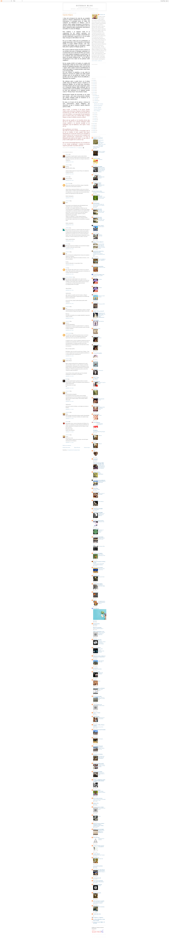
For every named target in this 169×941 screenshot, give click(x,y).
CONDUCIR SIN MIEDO (97, 583)
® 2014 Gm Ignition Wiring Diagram (99, 431)
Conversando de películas (98, 866)
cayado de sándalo (96, 158)
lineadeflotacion (96, 857)
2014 (94, 90)
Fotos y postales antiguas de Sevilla (98, 242)
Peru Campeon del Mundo (98, 880)
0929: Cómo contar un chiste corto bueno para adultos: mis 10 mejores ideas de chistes (98, 205)
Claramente (95, 815)
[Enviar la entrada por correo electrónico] (83, 147)
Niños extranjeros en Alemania (99, 688)
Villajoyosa (100, 435)
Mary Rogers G (96, 608)
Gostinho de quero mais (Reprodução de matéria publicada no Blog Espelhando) (101, 466)
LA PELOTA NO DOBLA (98, 553)
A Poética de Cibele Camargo (98, 845)
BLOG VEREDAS (96, 195)
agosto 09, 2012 (70, 303)
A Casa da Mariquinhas (97, 353)
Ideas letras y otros (96, 328)
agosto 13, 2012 (70, 409)
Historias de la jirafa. (97, 892)
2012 (94, 94)
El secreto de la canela (101, 267)
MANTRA (100, 279)
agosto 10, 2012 (70, 355)
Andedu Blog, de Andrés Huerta (99, 869)
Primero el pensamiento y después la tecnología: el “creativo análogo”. (101, 642)
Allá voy (94, 713)
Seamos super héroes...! (100, 690)
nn (93, 915)
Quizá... (99, 681)
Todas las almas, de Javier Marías (101, 494)
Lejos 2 (94, 434)
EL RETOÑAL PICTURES (98, 537)
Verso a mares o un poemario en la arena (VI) (101, 698)
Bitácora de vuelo (96, 671)
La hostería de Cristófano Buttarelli (98, 755)
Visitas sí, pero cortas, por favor (98, 726)
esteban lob (68, 164)
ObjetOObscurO (96, 575)
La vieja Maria (96, 528)
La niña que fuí (100, 370)
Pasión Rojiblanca (96, 422)
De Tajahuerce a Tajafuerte (98, 917)
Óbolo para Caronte (101, 576)
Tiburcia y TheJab (96, 712)
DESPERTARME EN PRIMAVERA (101, 482)
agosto (95, 102)
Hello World (95, 804)
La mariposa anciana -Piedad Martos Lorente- (101, 408)
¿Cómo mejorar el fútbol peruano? (98, 881)
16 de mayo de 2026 (101, 303)
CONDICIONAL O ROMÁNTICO (99, 656)
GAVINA (94, 600)
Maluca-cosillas (96, 377)
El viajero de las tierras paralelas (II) (98, 192)
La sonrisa (100, 415)
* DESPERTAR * (96, 716)
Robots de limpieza (96, 826)
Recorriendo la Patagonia (98, 746)
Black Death (95, 866)
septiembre (96, 100)
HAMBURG (95, 430)
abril (95, 116)
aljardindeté (95, 459)
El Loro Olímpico (97, 110)
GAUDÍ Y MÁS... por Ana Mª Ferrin (98, 311)
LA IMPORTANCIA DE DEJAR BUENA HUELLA (101, 602)
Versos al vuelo (96, 174)
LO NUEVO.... (95, 460)
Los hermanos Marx (101, 546)
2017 (94, 85)
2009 (94, 127)
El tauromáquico (96, 203)
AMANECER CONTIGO (100, 673)
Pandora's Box (96, 803)
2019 (94, 82)
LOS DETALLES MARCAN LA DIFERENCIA (101, 831)
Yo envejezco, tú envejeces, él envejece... (100, 531)
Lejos (94, 545)
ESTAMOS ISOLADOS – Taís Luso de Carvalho (101, 211)
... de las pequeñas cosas (97, 704)
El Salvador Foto (96, 837)
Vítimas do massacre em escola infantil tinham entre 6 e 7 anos (99, 800)
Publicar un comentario (67, 445)
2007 (94, 130)
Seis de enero (95, 294)
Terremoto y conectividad (100, 235)
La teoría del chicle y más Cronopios (99, 854)
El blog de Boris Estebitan (98, 567)
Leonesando (95, 278)
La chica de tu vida (101, 521)
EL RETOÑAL (96, 258)
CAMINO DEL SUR (97, 914)
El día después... (100, 738)
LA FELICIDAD (96, 509)
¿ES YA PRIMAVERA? (100, 474)
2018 (94, 83)
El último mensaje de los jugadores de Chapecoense (101, 633)
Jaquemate (95, 659)
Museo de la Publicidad (97, 884)
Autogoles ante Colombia (98, 103)
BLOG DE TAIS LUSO (97, 209)
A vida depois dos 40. (97, 878)
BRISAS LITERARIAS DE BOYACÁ (101, 176)
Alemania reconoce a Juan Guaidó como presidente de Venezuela (98, 564)
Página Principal (77, 447)
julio (95, 112)
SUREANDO (95, 369)
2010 (94, 125)
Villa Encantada (96, 414)
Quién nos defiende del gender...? (98, 628)
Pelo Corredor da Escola (97, 798)
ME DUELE (95, 624)
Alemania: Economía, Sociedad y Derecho (99, 562)
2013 (94, 92)
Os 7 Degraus (95, 500)
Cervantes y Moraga (97, 107)
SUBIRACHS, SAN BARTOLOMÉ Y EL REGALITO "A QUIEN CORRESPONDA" (101, 315)
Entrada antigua (87, 447)
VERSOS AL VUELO (97, 183)
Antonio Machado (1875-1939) (101, 661)
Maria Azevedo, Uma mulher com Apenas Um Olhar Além (98, 463)
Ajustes (99, 816)
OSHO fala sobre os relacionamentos (101, 718)
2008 (94, 128)
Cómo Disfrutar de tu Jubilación (99, 480)
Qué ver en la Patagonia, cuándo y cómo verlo (101, 748)
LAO (66, 267)
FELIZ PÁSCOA (101, 321)
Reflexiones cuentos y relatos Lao (99, 656)
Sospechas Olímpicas (97, 109)
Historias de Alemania (97, 627)
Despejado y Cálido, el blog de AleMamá (98, 725)
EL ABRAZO (95, 378)
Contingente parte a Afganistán (101, 839)
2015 (94, 88)
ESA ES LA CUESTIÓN (97, 669)
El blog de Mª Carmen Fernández (99, 729)
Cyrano (67, 243)
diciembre (96, 95)
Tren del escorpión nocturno (98, 520)
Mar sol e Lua (95, 592)
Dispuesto (99, 337)
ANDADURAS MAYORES (98, 508)
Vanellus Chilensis (96, 853)
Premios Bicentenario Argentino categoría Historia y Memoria (98, 902)
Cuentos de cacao (96, 406)
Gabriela (67, 154)
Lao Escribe (95, 668)
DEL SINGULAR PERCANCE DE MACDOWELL (101, 757)
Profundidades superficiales (98, 266)
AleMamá (67, 227)
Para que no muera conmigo (98, 807)
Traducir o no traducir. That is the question (101, 152)
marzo (95, 118)
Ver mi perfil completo (97, 60)
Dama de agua (95, 150)
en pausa (99, 885)
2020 (94, 80)
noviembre (96, 97)
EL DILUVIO (100, 858)
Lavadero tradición (101, 226)
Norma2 (67, 421)
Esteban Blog (84, 5)
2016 (94, 87)
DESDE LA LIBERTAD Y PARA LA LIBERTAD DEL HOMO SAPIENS (99, 780)
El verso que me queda (97, 696)
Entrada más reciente (66, 447)
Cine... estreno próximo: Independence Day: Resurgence (101, 650)
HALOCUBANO (96, 492)
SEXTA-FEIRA (96, 320)
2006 (94, 132)
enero (95, 121)
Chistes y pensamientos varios (98, 631)
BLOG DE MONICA (97, 647)
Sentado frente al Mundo (97, 771)
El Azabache (95, 361)
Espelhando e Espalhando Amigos (98, 138)
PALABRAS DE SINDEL (97, 166)
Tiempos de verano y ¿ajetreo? (98, 275)
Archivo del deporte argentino (98, 901)
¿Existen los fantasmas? (98, 105)
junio (95, 114)
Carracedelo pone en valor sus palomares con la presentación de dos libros (99, 254)
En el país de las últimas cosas (98, 274)
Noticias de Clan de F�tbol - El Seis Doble (99, 922)
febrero (95, 119)
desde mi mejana (96, 336)
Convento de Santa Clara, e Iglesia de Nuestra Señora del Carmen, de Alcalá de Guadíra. (101, 246)
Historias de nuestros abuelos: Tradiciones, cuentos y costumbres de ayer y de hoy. (98, 824)
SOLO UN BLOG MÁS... (97, 191)
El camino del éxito (101, 705)
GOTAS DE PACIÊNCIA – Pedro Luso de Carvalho (101, 197)
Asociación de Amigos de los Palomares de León (98, 251)
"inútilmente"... (100, 159)
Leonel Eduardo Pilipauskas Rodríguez (101, 792)
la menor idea (95, 302)
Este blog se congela (96, 489)
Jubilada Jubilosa (96, 472)
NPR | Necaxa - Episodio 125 (100, 424)
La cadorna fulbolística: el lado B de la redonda (99, 920)
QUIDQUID (95, 737)
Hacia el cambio (96, 233)
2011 (94, 123)
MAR (67, 379)
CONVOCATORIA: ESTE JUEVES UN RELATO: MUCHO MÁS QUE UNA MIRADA (101, 169)
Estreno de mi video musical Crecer (101, 569)
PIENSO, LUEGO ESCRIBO (98, 829)
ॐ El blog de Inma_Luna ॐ (98, 225)
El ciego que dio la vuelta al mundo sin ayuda (101, 773)
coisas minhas (95, 397)
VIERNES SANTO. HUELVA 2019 (101, 539)
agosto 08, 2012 (70, 161)
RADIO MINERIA (101, 906)
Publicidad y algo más (97, 639)
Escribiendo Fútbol (96, 790)
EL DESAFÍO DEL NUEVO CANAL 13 (101, 871)
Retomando (95, 620)
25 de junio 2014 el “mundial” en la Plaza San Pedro (101, 765)
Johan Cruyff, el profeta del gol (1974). (101, 555)
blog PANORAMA (96, 381)
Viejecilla (95, 680)
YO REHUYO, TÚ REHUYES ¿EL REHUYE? (101, 514)
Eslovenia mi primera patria (98, 763)
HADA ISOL (95, 389)
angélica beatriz (68, 333)
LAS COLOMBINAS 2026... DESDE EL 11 (101, 260)
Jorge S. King (68, 183)
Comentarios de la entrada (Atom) (74, 450)
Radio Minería (96, 905)
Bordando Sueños (96, 623)
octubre (95, 99)
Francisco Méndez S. (69, 277)
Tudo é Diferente (101, 501)
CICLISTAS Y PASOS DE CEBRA (101, 585)
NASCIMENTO (101, 846)
